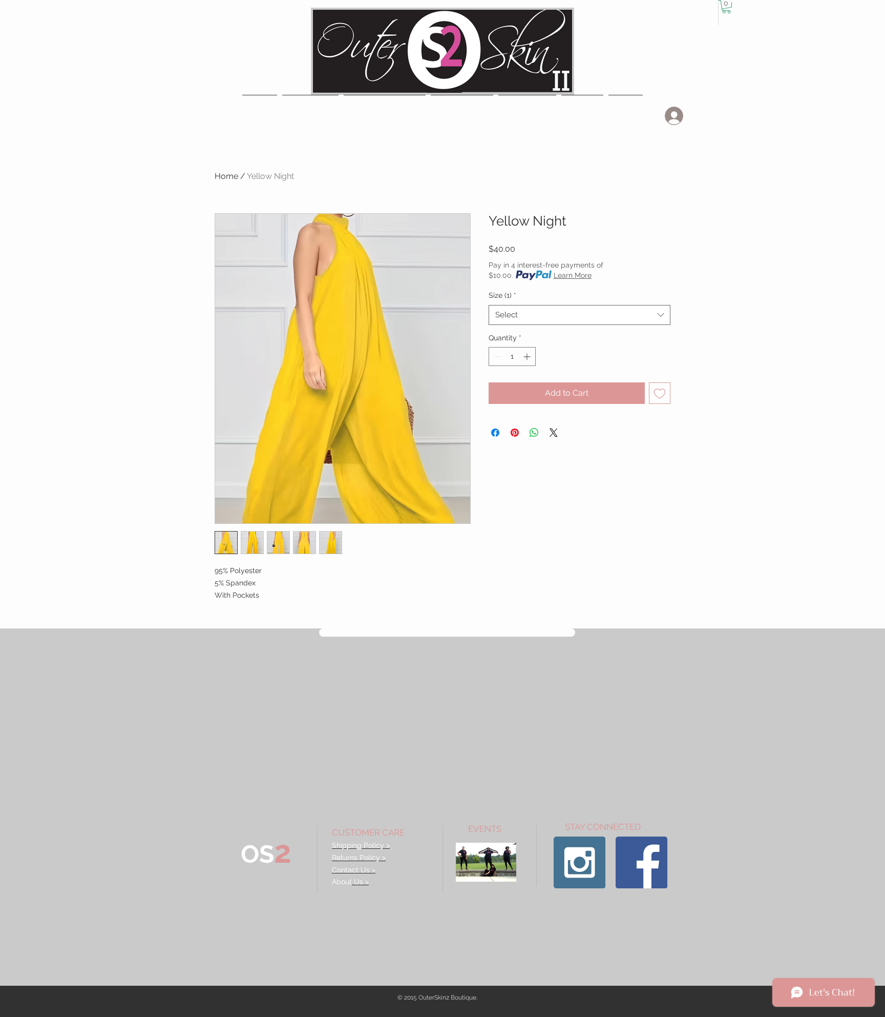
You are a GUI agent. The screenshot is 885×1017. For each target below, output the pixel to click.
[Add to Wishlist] (659, 393)
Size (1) (502, 295)
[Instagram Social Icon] (579, 862)
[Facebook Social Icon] (641, 862)
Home (226, 176)
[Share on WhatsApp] (534, 432)
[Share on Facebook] (495, 432)
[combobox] (579, 315)
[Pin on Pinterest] (515, 432)
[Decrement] (496, 356)
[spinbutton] (512, 356)
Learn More (573, 275)
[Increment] (527, 356)
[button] (384, 116)
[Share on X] (553, 432)
